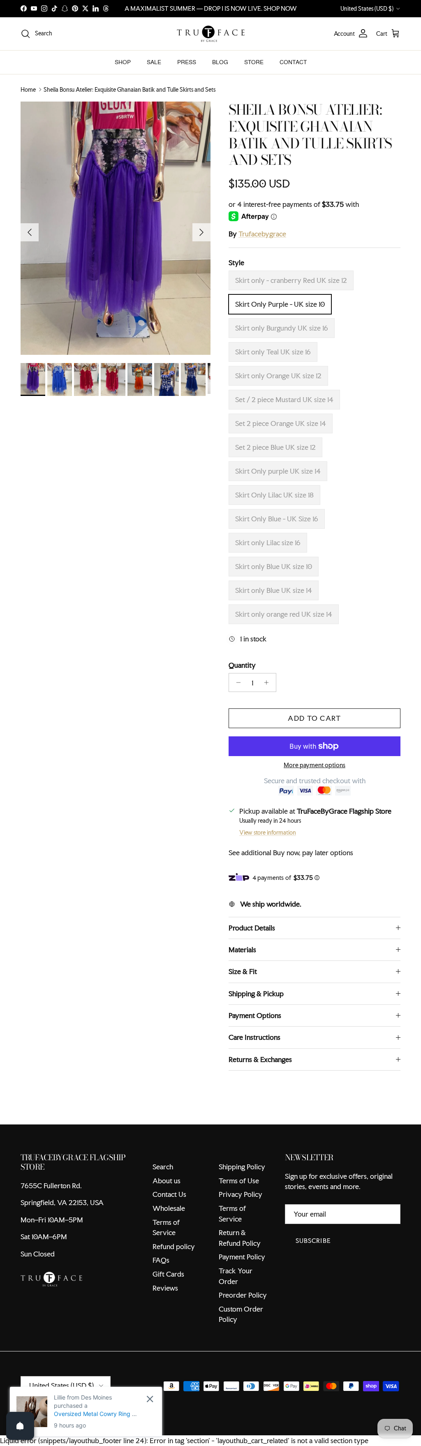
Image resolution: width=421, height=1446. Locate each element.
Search (163, 1166)
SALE (154, 62)
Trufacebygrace (262, 233)
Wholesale (169, 1208)
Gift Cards (168, 1274)
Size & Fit (243, 971)
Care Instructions (254, 1037)
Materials (242, 949)
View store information (267, 832)
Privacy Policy (240, 1194)
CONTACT (293, 62)
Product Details (252, 927)
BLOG (220, 62)
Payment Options (255, 1015)
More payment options (314, 765)
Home (28, 89)
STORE (254, 62)
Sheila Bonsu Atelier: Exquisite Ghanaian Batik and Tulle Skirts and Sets (129, 89)
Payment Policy (242, 1256)
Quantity (242, 665)
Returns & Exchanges (260, 1059)
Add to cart (314, 718)
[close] (149, 1398)
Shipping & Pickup (256, 993)
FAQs (161, 1260)
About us (166, 1180)
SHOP (123, 62)
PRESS (186, 62)
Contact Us (169, 1194)
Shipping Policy (242, 1166)
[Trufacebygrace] (211, 33)
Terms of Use (239, 1180)
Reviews (165, 1288)
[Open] (20, 1426)
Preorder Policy (243, 1295)
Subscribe (313, 1241)
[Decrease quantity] (236, 682)
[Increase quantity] (268, 682)
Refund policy (174, 1246)
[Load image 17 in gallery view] (115, 228)
